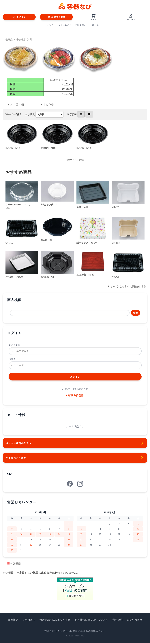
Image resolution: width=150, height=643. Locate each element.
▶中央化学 (47, 104)
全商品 (9, 39)
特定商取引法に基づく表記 (55, 619)
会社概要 (13, 619)
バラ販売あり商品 (16, 458)
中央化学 (21, 39)
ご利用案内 (80, 25)
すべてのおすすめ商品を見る (128, 286)
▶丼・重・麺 (15, 104)
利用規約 (117, 619)
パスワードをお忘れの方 (59, 25)
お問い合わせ (96, 25)
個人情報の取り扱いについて (91, 619)
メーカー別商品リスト (18, 443)
